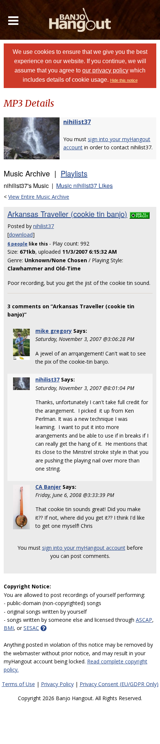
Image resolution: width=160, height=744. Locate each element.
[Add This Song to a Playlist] (139, 213)
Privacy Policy (57, 684)
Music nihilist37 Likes (84, 185)
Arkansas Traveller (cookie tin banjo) (67, 213)
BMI (9, 627)
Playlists (74, 173)
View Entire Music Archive (38, 196)
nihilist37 (77, 122)
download (21, 234)
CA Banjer (48, 486)
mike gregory (53, 330)
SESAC (31, 627)
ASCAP (144, 619)
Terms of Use (18, 684)
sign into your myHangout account (83, 547)
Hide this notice (124, 80)
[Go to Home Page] (80, 20)
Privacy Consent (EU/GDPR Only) (119, 684)
